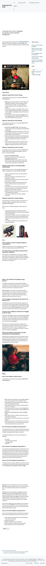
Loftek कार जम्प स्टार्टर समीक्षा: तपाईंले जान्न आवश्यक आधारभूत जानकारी (37, 61)
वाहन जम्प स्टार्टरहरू (6, 550)
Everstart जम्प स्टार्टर (21, 2)
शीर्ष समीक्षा (15, 6)
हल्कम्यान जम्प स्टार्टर (13, 550)
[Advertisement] (23, 20)
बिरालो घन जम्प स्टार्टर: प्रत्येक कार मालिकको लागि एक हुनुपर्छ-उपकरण (37, 50)
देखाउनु (8, 528)
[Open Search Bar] (14, 9)
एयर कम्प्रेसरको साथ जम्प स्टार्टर (34, 2)
